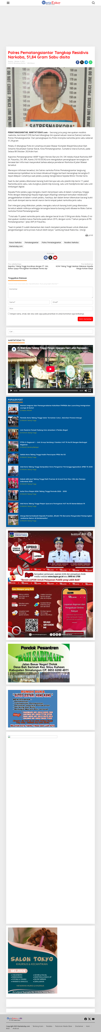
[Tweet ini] (82, 62)
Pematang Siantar (20, 63)
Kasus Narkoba (15, 242)
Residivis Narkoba (71, 242)
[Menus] (8, 3)
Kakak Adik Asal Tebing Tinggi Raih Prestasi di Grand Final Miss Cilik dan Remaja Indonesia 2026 (52, 480)
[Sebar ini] (77, 62)
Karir (88, 1026)
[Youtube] (55, 258)
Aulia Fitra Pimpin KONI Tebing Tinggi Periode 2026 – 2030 (43, 491)
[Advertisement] (50, 26)
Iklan (8, 1028)
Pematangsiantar (31, 242)
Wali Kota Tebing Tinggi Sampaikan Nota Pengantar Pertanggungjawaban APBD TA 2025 (56, 467)
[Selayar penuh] (90, 390)
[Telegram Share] (86, 62)
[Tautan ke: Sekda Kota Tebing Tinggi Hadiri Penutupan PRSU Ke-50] (13, 458)
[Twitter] (50, 258)
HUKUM (10, 63)
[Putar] (11, 390)
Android (16, 1028)
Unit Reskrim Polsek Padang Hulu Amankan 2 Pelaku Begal (44, 430)
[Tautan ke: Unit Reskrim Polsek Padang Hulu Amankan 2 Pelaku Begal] (13, 434)
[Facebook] (46, 258)
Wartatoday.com (16, 246)
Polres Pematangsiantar (51, 242)
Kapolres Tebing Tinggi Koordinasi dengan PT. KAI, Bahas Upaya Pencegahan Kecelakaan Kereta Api (28, 266)
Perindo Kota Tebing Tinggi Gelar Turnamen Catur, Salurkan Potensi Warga (51, 418)
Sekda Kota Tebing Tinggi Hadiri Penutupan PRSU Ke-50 (43, 455)
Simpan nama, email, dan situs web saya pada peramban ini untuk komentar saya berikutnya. (47, 314)
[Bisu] (86, 390)
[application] (50, 369)
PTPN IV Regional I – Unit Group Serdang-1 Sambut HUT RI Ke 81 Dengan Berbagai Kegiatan (53, 443)
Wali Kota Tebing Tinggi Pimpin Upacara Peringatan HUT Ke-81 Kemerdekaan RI (52, 504)
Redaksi (49, 1026)
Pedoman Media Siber (63, 1026)
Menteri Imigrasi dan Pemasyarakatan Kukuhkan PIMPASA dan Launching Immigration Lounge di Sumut (55, 406)
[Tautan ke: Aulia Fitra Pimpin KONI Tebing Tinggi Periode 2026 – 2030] (13, 495)
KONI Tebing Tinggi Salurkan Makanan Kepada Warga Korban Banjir (74, 266)
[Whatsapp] (90, 62)
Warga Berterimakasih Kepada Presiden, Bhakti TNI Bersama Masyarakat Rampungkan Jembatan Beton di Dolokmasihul (56, 517)
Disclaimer (79, 1026)
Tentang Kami (38, 1026)
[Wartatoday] (51, 2)
